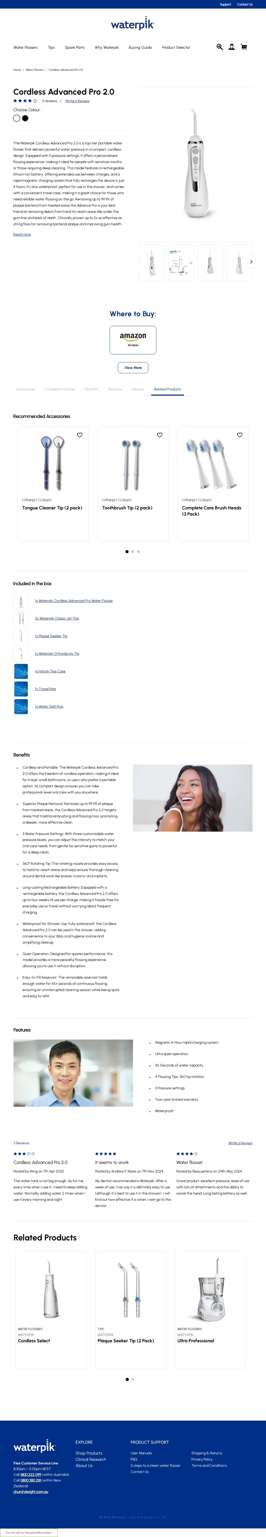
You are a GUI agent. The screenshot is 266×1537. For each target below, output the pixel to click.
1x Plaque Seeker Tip (51, 636)
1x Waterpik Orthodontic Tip (57, 653)
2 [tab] (133, 551)
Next (251, 263)
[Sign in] (232, 47)
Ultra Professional (195, 1341)
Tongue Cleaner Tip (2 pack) (52, 508)
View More (133, 368)
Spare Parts (74, 47)
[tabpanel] (53, 484)
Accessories (25, 389)
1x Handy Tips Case (50, 671)
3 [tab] (138, 551)
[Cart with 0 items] (244, 47)
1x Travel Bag (45, 689)
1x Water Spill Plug (49, 706)
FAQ (134, 1459)
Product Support (150, 1442)
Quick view (53, 466)
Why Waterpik (106, 47)
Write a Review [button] (78, 101)
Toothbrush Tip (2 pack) (127, 508)
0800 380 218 (31, 1480)
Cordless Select (34, 1341)
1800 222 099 (31, 1474)
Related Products (167, 389)
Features (115, 389)
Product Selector (176, 47)
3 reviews (49, 101)
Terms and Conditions (209, 1465)
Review (138, 389)
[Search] (220, 47)
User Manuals (141, 1453)
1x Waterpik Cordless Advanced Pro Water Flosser (74, 601)
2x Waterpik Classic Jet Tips (57, 618)
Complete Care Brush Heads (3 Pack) (211, 511)
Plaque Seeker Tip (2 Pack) (126, 1341)
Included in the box (60, 389)
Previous (140, 263)
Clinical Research (91, 1459)
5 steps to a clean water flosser (156, 1465)
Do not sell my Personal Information (28, 1532)
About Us (84, 1465)
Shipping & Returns (206, 1453)
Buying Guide (140, 47)
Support (225, 4)
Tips (51, 47)
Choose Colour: (27, 109)
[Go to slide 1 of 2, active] (127, 1379)
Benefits (91, 389)
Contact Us (244, 4)
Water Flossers (25, 47)
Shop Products (89, 1453)
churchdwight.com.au (31, 1492)
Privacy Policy (201, 1459)
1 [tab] (127, 551)
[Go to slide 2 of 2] (133, 1379)
